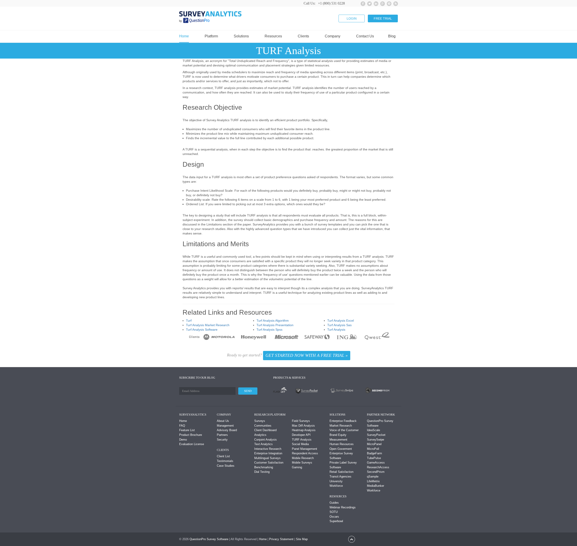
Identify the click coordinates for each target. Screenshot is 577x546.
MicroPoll (373, 448)
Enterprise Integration (268, 453)
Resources (273, 36)
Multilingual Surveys (267, 458)
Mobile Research (303, 458)
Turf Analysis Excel (340, 320)
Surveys (259, 421)
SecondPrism (376, 471)
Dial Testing (262, 471)
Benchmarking (263, 467)
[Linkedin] (375, 3)
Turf (189, 320)
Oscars (334, 516)
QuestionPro (198, 539)
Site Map (302, 539)
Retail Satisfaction (341, 471)
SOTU (334, 512)
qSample (372, 476)
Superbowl (336, 521)
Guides (334, 502)
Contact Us (365, 36)
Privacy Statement (281, 539)
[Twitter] (369, 3)
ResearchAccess (378, 467)
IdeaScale (373, 430)
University (336, 481)
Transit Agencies (340, 476)
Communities (262, 425)
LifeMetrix (373, 481)
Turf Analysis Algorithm (272, 320)
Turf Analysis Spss (269, 329)
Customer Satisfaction (268, 462)
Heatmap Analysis (304, 430)
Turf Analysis (336, 329)
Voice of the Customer (344, 430)
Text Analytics (263, 444)
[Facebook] (362, 3)
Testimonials (225, 461)
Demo (183, 439)
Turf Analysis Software (202, 329)
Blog (392, 36)
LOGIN (352, 18)
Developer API (301, 435)
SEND (248, 391)
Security (222, 439)
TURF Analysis (301, 439)
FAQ (182, 425)
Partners (222, 435)
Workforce (336, 485)
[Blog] (395, 3)
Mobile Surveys (302, 462)
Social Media (300, 444)
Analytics (260, 435)
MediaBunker (375, 485)
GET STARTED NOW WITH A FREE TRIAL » (307, 355)
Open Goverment (341, 448)
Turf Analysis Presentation (274, 325)
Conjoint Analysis (265, 439)
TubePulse (374, 458)
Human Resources (342, 444)
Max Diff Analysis (303, 425)
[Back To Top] (351, 539)
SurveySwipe (375, 439)
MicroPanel (374, 444)
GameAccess (376, 462)
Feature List (187, 430)
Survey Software (217, 539)
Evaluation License (191, 444)
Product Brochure (190, 435)
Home (184, 36)
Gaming (297, 467)
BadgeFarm (374, 453)
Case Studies (225, 465)
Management (225, 425)
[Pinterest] (388, 3)
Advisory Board (227, 430)
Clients (303, 36)
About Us (223, 421)
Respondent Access (305, 453)
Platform (211, 36)
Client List (223, 456)
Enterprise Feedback (343, 421)
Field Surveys (301, 421)
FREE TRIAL (383, 18)
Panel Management (304, 448)
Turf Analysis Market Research (207, 325)
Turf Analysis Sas (339, 325)
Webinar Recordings (343, 507)
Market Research (341, 425)
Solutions (241, 36)
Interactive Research (267, 448)
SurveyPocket (376, 435)
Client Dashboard (265, 430)
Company (332, 36)
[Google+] (382, 3)
